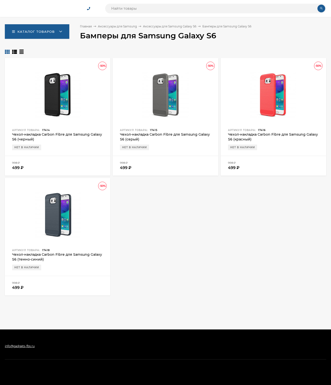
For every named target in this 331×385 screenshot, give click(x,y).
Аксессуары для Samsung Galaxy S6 (169, 26)
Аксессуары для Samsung (117, 26)
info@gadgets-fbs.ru (20, 346)
